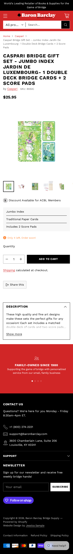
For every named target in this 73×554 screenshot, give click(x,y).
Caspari (19, 36)
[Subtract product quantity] (6, 259)
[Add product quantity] (20, 259)
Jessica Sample (35, 525)
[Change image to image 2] (21, 186)
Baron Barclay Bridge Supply (42, 518)
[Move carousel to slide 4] (41, 381)
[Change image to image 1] (8, 186)
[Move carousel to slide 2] (35, 381)
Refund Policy (39, 535)
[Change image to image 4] (48, 186)
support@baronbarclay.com (28, 433)
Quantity (9, 246)
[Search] (65, 25)
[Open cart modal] (67, 16)
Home (6, 36)
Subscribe (60, 486)
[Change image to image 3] (35, 186)
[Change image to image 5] (61, 186)
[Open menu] (5, 16)
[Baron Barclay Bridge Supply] (36, 16)
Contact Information (15, 535)
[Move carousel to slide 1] (32, 381)
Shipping (9, 270)
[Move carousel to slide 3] (38, 381)
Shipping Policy (59, 535)
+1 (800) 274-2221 (21, 426)
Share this (17, 284)
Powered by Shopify (15, 521)
